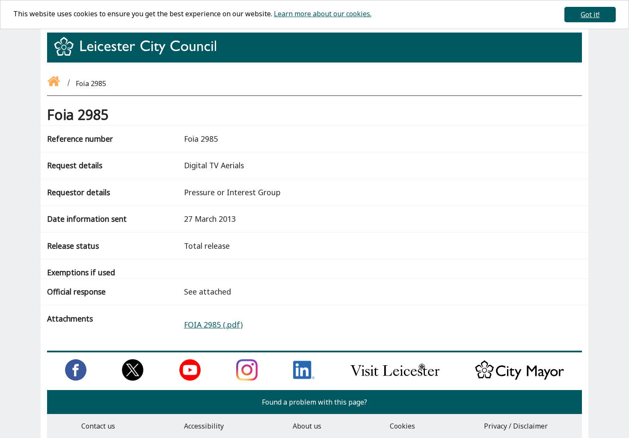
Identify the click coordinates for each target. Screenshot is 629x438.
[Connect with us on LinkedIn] (303, 378)
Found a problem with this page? (314, 402)
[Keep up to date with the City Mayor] (519, 378)
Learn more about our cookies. (322, 13)
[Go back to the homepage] (54, 83)
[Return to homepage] (138, 54)
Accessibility (204, 426)
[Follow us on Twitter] (132, 378)
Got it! (590, 14)
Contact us (98, 426)
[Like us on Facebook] (75, 378)
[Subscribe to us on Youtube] (190, 378)
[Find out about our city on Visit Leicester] (394, 378)
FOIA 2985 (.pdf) (213, 324)
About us (307, 426)
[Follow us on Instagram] (247, 378)
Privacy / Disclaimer (516, 426)
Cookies (402, 426)
